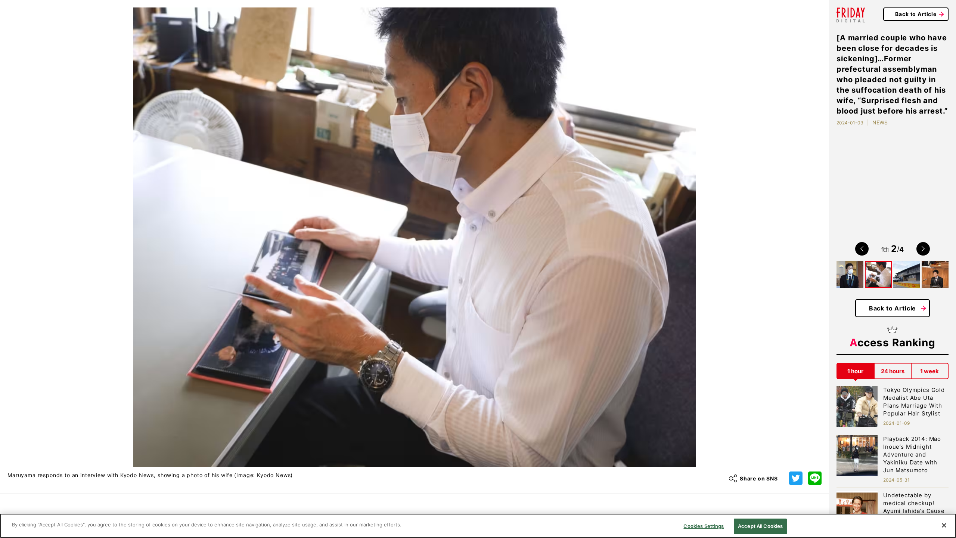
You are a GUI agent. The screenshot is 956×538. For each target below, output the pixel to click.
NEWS (880, 122)
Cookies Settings (703, 526)
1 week (929, 371)
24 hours (892, 371)
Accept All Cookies (760, 526)
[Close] (944, 525)
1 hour (855, 371)
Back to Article (916, 14)
